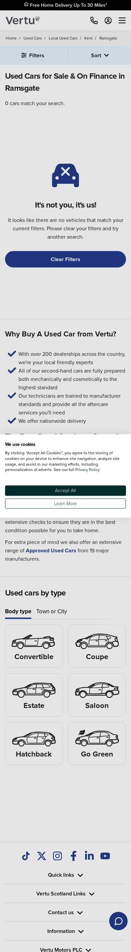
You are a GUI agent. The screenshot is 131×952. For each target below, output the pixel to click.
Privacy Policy (87, 470)
